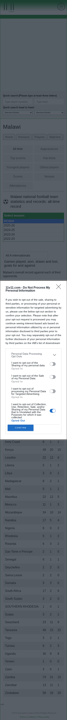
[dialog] (33, 360)
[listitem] (33, 355)
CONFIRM (20, 428)
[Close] (59, 287)
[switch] (53, 364)
